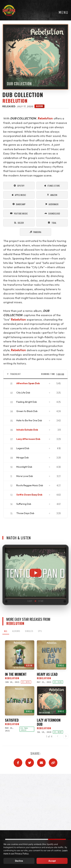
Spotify (20, 185)
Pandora (37, 232)
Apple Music (20, 194)
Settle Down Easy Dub (29, 494)
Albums (16, 631)
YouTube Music (21, 213)
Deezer (21, 222)
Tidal (54, 222)
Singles (29, 631)
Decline (19, 861)
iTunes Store (53, 185)
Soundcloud (54, 213)
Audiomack (53, 204)
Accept (52, 861)
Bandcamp (21, 204)
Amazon (53, 194)
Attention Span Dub (28, 383)
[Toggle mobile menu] (63, 12)
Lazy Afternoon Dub (28, 439)
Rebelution (14, 100)
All (5, 631)
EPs (40, 631)
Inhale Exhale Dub (27, 429)
